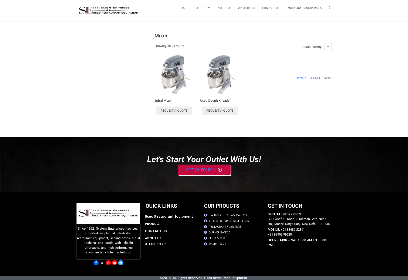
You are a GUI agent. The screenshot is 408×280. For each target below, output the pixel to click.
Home (300, 78)
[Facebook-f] (96, 262)
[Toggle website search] (330, 8)
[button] (174, 223)
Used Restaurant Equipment (169, 216)
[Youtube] (114, 262)
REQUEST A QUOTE (173, 110)
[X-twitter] (102, 262)
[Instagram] (108, 262)
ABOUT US (153, 238)
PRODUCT (314, 78)
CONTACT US (156, 231)
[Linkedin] (120, 262)
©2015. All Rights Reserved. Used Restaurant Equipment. (204, 278)
